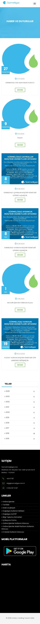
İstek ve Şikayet (8, 508)
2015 (20, 438)
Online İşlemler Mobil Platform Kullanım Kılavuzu (18, 527)
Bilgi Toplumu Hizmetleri (12, 517)
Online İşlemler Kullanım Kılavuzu (15, 523)
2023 (20, 396)
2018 (20, 423)
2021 (20, 407)
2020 (20, 412)
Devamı (20, 90)
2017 (20, 428)
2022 (20, 402)
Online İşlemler (8, 502)
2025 (20, 391)
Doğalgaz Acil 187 (9, 514)
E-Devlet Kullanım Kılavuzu (13, 532)
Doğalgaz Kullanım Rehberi (13, 511)
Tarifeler (5, 505)
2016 (20, 433)
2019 (20, 417)
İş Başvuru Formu (9, 520)
